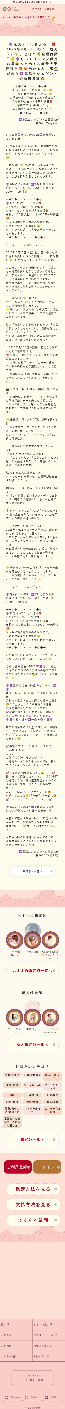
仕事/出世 (32, 1095)
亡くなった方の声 (53, 1110)
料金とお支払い (43, 1345)
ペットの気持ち (32, 1110)
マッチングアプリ (53, 1086)
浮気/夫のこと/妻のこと (12, 1110)
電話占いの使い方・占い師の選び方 (12, 1122)
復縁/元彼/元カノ (52, 1076)
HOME (6, 17)
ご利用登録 (17, 1167)
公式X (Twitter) (34, 1397)
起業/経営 (52, 1095)
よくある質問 (33, 1220)
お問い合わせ (41, 1356)
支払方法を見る (33, 1204)
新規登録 (49, 8)
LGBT (12, 1095)
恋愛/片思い (12, 1075)
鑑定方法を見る (33, 1189)
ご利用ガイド (9, 1345)
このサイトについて (45, 1335)
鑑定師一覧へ (32, 1139)
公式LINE (54, 1397)
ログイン (37, 8)
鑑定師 (5, 1324)
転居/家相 (12, 1101)
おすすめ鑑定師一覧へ (32, 971)
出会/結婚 (12, 1085)
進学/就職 (32, 1101)
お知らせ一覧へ (32, 871)
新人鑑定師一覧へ (32, 1044)
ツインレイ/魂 (32, 1085)
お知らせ (18, 17)
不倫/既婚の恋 (32, 1075)
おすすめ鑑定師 (43, 1324)
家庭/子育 (52, 1101)
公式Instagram (14, 1397)
